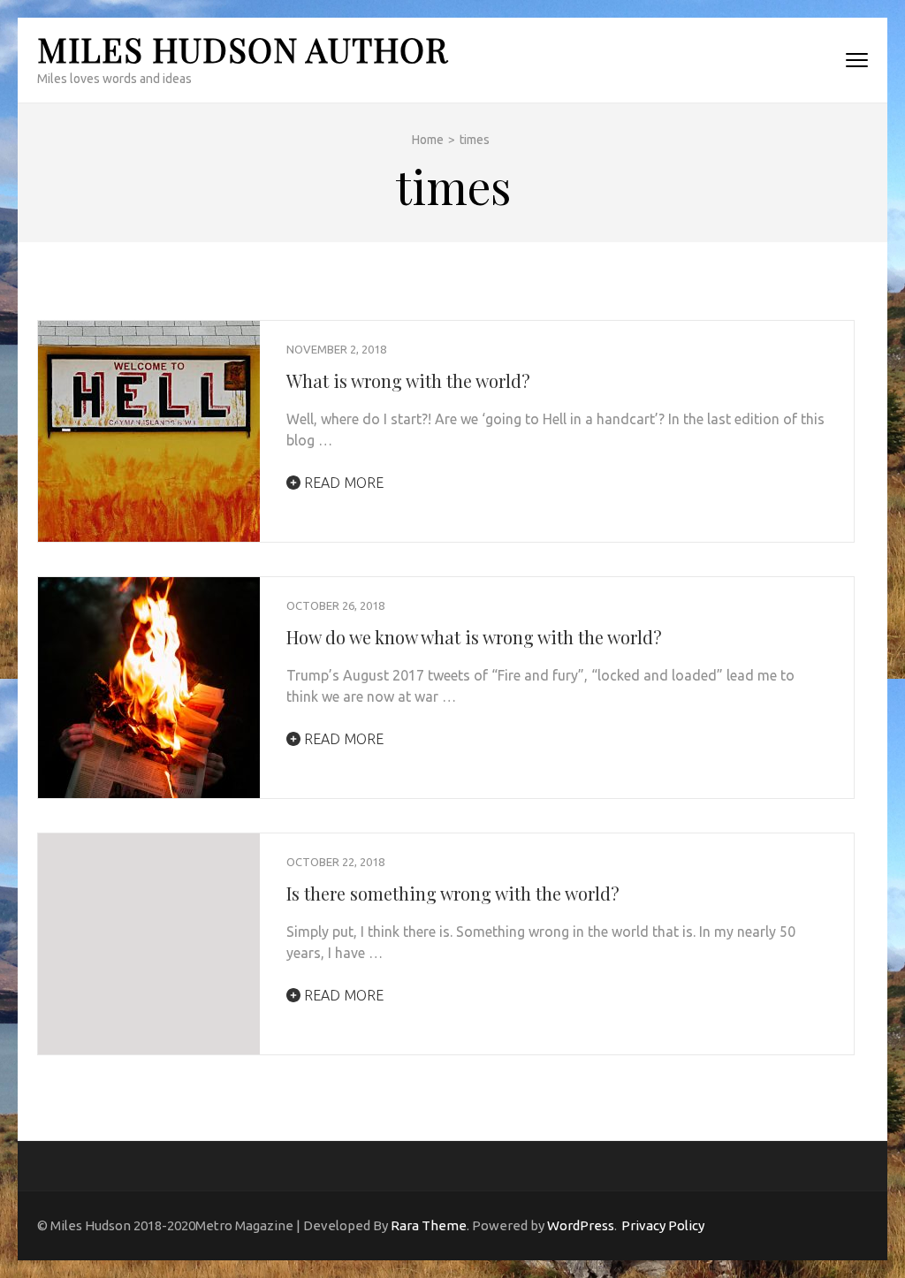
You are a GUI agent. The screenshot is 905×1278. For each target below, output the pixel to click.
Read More (342, 483)
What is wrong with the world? (408, 380)
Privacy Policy (662, 1225)
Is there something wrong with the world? (453, 893)
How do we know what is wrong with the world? (474, 637)
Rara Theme (429, 1225)
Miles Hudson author (242, 49)
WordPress (580, 1225)
